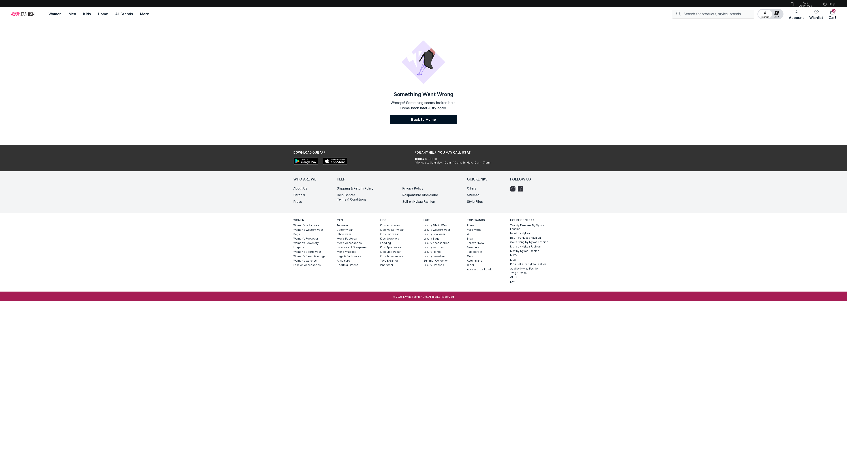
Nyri (512, 281)
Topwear (342, 225)
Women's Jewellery (306, 243)
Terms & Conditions (351, 199)
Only (470, 256)
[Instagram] (514, 189)
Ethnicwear (344, 234)
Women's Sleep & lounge (309, 256)
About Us (300, 188)
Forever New (475, 243)
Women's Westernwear (308, 229)
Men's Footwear (347, 238)
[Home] (22, 14)
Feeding (385, 243)
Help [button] (832, 4)
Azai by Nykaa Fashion (524, 268)
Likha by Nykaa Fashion (525, 246)
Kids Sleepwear (390, 251)
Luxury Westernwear (437, 229)
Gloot (513, 277)
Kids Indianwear (390, 225)
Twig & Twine (518, 273)
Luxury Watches (434, 247)
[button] (770, 14)
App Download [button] (805, 4)
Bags (296, 234)
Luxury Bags (431, 238)
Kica (513, 259)
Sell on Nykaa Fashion (418, 201)
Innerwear (386, 265)
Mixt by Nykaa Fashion (524, 251)
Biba (470, 238)
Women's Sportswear (307, 251)
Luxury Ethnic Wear (436, 225)
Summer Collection (436, 260)
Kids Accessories (391, 256)
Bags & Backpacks (349, 256)
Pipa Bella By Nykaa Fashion (528, 264)
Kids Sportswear (391, 247)
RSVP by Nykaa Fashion (525, 237)
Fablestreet (474, 251)
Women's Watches (305, 260)
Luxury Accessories (436, 243)
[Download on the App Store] (334, 161)
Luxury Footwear (434, 234)
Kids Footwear (389, 234)
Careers (299, 195)
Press (297, 201)
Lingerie (298, 247)
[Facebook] (521, 189)
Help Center (346, 195)
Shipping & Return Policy (355, 188)
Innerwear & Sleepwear (352, 247)
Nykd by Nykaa (520, 233)
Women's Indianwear (306, 225)
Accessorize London (480, 269)
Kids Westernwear (392, 229)
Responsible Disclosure (420, 195)
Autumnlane (474, 260)
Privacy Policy (412, 188)
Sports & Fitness (347, 265)
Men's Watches (346, 251)
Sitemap (473, 195)
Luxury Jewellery (435, 256)
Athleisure (343, 260)
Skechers (473, 247)
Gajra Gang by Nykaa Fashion (529, 242)
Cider (470, 265)
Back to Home (423, 119)
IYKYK (513, 255)
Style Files (475, 201)
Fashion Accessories (307, 265)
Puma (470, 225)
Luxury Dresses (434, 265)
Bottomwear (345, 229)
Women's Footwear (305, 238)
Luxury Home (432, 251)
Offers (471, 188)
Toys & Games (389, 260)
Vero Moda (474, 229)
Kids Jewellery (389, 238)
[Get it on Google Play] (305, 161)
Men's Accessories (349, 243)
